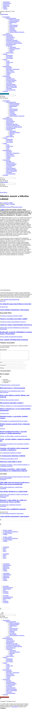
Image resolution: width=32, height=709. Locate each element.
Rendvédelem (6, 17)
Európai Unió (9, 62)
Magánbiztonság (7, 66)
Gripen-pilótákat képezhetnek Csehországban (14, 516)
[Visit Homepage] (4, 14)
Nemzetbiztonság (13, 25)
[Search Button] (15, 95)
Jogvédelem (9, 83)
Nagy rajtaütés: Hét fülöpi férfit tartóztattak (14, 339)
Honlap (2, 368)
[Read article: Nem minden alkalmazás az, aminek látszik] (16, 487)
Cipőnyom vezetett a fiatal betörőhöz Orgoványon (16, 325)
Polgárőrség (9, 67)
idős (5, 299)
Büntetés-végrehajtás (14, 19)
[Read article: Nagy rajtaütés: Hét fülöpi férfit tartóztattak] (16, 336)
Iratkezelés (12, 50)
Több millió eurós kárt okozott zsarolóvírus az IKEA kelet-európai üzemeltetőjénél (14, 483)
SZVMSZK (6, 547)
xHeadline (12, 204)
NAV (10, 23)
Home (1, 192)
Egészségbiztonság (10, 44)
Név (1, 362)
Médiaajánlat (6, 6)
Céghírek (8, 73)
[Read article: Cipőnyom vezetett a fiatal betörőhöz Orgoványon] (16, 321)
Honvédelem (9, 56)
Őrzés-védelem (10, 70)
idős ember (9, 299)
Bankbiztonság (10, 39)
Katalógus (5, 91)
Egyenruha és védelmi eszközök (14, 43)
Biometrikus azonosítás (12, 40)
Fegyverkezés (9, 58)
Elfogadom (3, 708)
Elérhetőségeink (7, 3)
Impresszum (6, 4)
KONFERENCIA (4, 93)
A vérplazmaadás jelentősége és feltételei (12, 456)
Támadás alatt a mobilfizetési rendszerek (13, 509)
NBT (4, 549)
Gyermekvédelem (10, 81)
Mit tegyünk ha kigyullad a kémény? (12, 403)
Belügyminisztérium (11, 18)
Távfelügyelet (9, 36)
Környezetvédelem (10, 84)
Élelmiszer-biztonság (11, 80)
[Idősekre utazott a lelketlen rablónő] (2, 209)
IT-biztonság (9, 45)
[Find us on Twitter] (0, 13)
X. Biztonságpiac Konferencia (10, 531)
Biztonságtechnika (7, 34)
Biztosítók (8, 77)
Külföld (5, 59)
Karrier (8, 33)
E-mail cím (2, 365)
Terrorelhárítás (12, 30)
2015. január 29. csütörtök (6, 202)
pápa (15, 299)
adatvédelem (15, 706)
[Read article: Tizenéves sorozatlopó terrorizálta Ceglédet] (16, 316)
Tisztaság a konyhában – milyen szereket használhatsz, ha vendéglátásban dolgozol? (13, 469)
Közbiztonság (6, 76)
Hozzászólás (3, 349)
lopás (13, 299)
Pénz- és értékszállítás (11, 87)
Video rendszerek (10, 37)
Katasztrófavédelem (14, 21)
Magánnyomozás (10, 72)
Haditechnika (9, 55)
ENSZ (7, 61)
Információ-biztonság (14, 48)
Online (11, 51)
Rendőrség (12, 28)
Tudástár (5, 8)
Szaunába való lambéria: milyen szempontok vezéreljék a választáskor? (14, 449)
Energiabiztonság (10, 78)
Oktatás (8, 74)
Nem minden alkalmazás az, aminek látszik (13, 491)
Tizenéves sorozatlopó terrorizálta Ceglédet (13, 319)
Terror (7, 65)
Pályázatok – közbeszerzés (12, 69)
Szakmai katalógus (7, 533)
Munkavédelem (10, 52)
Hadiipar (5, 54)
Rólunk (5, 7)
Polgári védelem (13, 26)
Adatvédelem (6, 2)
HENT (5, 551)
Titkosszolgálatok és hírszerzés (16, 32)
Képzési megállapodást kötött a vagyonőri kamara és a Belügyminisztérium (13, 432)
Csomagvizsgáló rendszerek (13, 41)
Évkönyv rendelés (7, 530)
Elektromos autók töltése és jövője (11, 461)
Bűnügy (5, 192)
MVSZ (5, 548)
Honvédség (6, 586)
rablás (17, 299)
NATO (8, 63)
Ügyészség (12, 29)
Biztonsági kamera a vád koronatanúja (12, 388)
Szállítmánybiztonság (11, 85)
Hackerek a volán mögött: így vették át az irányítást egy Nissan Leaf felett (13, 501)
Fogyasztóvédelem (10, 89)
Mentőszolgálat (13, 22)
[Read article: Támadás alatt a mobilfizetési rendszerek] (16, 504)
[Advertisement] (16, 273)
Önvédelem (9, 88)
